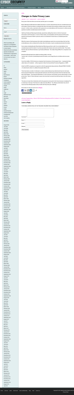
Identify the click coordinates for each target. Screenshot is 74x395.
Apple (5, 71)
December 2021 (7, 225)
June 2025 (6, 150)
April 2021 (6, 240)
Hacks (5, 87)
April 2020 (6, 261)
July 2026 (6, 126)
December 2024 (7, 160)
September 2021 (7, 231)
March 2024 (6, 177)
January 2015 (6, 375)
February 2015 (7, 373)
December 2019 (7, 268)
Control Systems (7, 82)
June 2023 (6, 193)
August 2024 (6, 168)
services (6, 390)
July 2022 (6, 213)
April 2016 (6, 348)
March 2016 (6, 349)
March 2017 (6, 328)
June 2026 (6, 128)
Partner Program (32, 7)
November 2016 (7, 335)
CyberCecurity (33, 19)
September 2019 (7, 274)
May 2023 (6, 195)
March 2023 (6, 198)
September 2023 (7, 187)
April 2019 (6, 283)
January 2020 (6, 267)
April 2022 (6, 218)
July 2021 (6, 234)
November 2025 (7, 141)
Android (5, 69)
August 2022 (6, 211)
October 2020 (6, 250)
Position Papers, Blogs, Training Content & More (55, 7)
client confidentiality (23, 390)
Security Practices (7, 110)
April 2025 (6, 153)
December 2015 (7, 355)
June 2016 (6, 344)
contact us (38, 390)
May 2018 (6, 303)
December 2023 (7, 182)
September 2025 (7, 144)
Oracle (5, 103)
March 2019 (6, 285)
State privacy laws (27, 92)
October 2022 (6, 207)
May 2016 (6, 346)
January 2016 (6, 353)
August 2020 (6, 254)
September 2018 (7, 295)
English (60, 1)
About (39, 7)
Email (23, 123)
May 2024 (6, 173)
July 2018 (6, 299)
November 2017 (7, 313)
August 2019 (6, 276)
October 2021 (6, 229)
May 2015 (6, 367)
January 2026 (6, 137)
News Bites (6, 98)
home (2, 390)
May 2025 (6, 151)
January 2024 (6, 180)
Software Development (8, 112)
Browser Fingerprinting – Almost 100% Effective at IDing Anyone (36, 98)
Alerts (5, 67)
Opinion (5, 101)
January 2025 (6, 159)
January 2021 (6, 245)
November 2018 (7, 292)
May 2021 (6, 238)
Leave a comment (41, 19)
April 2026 (6, 132)
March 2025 (6, 155)
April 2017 (6, 326)
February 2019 (7, 286)
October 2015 (6, 358)
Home (2, 7)
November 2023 (7, 184)
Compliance (6, 80)
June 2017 (6, 322)
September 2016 (7, 339)
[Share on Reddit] (28, 90)
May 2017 (6, 324)
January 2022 (6, 223)
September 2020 (7, 252)
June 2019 (6, 279)
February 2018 (7, 308)
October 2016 (6, 337)
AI (4, 65)
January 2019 (6, 288)
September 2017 (7, 317)
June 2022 (6, 214)
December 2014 (7, 376)
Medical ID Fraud (7, 94)
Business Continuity (8, 78)
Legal (5, 92)
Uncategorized (7, 114)
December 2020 (7, 247)
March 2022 (6, 220)
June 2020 (6, 258)
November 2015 (7, 357)
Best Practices (7, 74)
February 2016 (7, 351)
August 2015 (6, 362)
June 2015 (6, 366)
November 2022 (7, 205)
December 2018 (7, 290)
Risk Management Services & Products (15, 7)
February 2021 (7, 243)
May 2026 (6, 130)
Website (23, 126)
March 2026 (6, 133)
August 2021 (6, 232)
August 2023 (6, 189)
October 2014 (6, 380)
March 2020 (6, 263)
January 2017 (6, 331)
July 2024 (6, 169)
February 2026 (7, 135)
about (10, 390)
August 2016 (6, 340)
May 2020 (6, 259)
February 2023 (7, 200)
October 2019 (6, 272)
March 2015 (6, 371)
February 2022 (7, 222)
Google (5, 85)
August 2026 (6, 124)
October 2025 (6, 142)
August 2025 (6, 146)
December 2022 (7, 204)
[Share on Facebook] (22, 90)
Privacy (5, 107)
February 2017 (7, 330)
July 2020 (6, 256)
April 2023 (6, 196)
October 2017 (6, 315)
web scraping (6, 118)
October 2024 (6, 164)
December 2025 (7, 139)
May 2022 (6, 216)
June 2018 (6, 301)
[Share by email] (33, 90)
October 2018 (6, 294)
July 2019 (6, 277)
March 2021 (6, 241)
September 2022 (7, 209)
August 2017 (6, 319)
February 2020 (7, 265)
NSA (5, 100)
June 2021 (6, 236)
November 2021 (7, 227)
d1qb (33, 390)
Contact (71, 7)
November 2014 (7, 378)
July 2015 (6, 364)
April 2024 (6, 175)
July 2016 (6, 342)
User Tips (6, 116)
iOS (4, 91)
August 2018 (6, 297)
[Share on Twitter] (25, 90)
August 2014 (6, 384)
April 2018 (6, 304)
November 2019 (7, 270)
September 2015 (7, 360)
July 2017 (6, 321)
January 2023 (6, 202)
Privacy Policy (65, 392)
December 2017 (7, 312)
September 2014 (7, 382)
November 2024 (7, 162)
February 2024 (7, 178)
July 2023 (6, 191)
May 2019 (6, 281)
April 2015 (6, 369)
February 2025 (7, 157)
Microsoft (6, 96)
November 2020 (7, 249)
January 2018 (6, 310)
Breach (5, 76)
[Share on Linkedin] (30, 90)
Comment (24, 117)
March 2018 (6, 306)
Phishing (5, 105)
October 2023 (6, 186)
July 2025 (6, 148)
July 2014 (6, 385)
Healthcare (6, 89)
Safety (5, 109)
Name (23, 120)
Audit (5, 73)
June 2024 (6, 171)
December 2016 (7, 333)
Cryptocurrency (7, 83)
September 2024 (7, 166)
